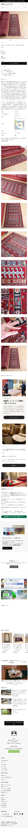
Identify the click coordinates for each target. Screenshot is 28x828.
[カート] (22, 4)
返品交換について (4, 792)
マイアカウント (4, 807)
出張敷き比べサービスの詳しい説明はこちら (13, 516)
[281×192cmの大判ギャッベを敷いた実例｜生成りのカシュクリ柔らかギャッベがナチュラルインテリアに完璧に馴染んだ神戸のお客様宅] (6, 701)
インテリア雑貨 (4, 769)
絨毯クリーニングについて (6, 784)
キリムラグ (3, 766)
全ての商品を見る (4, 760)
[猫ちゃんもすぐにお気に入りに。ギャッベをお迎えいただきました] (14, 672)
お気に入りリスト (4, 801)
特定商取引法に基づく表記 (11, 822)
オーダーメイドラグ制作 (6, 788)
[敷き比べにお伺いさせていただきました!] (6, 712)
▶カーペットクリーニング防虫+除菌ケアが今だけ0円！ (14, 1)
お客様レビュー (4, 775)
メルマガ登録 (3, 803)
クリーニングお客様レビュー (6, 777)
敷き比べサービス (4, 786)
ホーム (2, 42)
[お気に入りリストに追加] (4, 66)
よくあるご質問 (14, 823)
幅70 (2, 630)
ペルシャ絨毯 (3, 764)
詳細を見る (14, 465)
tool (11, 825)
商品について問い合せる (6, 375)
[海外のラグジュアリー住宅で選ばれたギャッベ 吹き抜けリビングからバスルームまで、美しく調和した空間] (6, 692)
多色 (3, 52)
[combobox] (14, 7)
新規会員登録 (3, 805)
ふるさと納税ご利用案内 (6, 790)
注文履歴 (3, 799)
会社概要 (3, 822)
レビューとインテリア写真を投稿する (14, 723)
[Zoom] (26, 37)
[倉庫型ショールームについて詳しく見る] (14, 387)
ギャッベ (3, 762)
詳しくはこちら (13, 417)
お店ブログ (3, 779)
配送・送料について (5, 825)
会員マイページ (4, 797)
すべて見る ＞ (24, 661)
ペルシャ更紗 (3, 768)
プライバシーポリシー (5, 823)
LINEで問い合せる (14, 751)
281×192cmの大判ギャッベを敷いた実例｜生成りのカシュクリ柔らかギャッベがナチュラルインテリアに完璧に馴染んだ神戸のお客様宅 (19, 702)
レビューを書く (14, 566)
